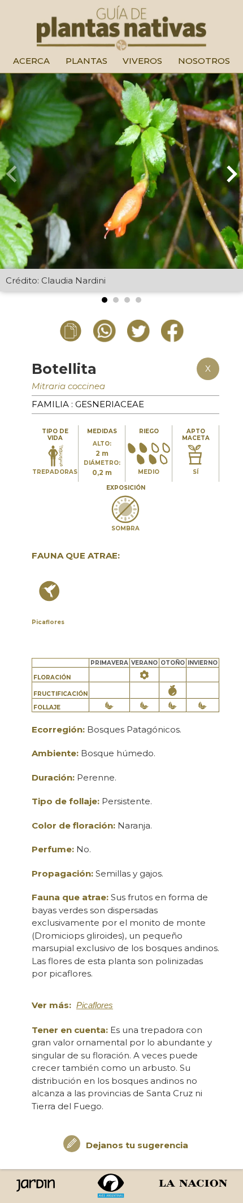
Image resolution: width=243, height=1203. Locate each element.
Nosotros (204, 60)
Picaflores (94, 1005)
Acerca (31, 60)
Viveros (142, 60)
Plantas (86, 60)
